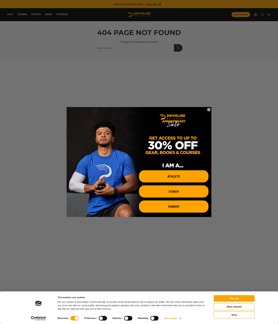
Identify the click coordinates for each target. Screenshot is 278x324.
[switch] (103, 318)
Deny (234, 315)
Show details (170, 318)
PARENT (174, 206)
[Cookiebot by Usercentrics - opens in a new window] (38, 318)
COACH (174, 191)
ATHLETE (173, 176)
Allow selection (234, 306)
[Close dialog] (208, 109)
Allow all (234, 298)
